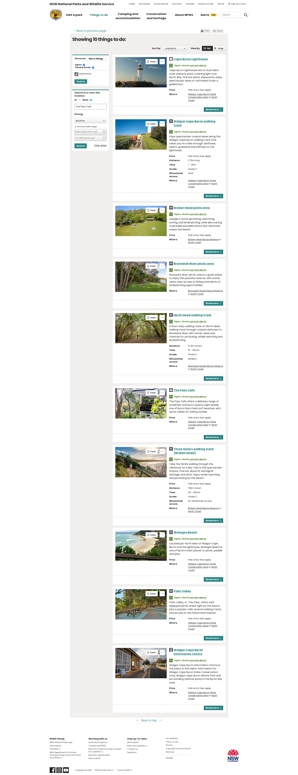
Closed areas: (83, 67)
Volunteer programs (97, 742)
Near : (86, 99)
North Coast (194, 242)
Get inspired (144, 3)
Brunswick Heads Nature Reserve (205, 290)
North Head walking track (192, 315)
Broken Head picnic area (192, 208)
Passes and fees (206, 3)
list (209, 48)
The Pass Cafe (184, 390)
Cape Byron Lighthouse (191, 59)
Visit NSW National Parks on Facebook (52, 770)
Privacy (169, 745)
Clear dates (100, 145)
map (220, 48)
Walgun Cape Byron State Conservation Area (202, 96)
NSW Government (103, 770)
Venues (220, 3)
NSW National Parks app (61, 742)
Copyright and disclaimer (178, 748)
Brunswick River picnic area (194, 263)
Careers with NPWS (97, 745)
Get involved (94, 758)
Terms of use (172, 741)
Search (81, 81)
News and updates (136, 745)
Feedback (131, 752)
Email (219, 30)
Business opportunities (99, 755)
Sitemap (170, 752)
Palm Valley (182, 591)
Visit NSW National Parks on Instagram (59, 770)
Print (207, 30)
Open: (78, 64)
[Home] (56, 15)
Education (177, 3)
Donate (169, 758)
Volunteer (189, 3)
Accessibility (172, 738)
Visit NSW (54, 749)
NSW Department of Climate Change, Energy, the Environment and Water (65, 755)
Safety (132, 3)
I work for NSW (123, 770)
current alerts (197, 65)
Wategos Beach (185, 532)
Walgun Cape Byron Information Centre (188, 652)
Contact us (132, 749)
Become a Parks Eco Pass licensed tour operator (104, 750)
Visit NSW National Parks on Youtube (66, 770)
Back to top (149, 720)
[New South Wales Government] (233, 755)
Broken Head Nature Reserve (203, 239)
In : (76, 99)
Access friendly (161, 3)
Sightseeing (85, 73)
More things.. (96, 58)
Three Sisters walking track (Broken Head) (194, 451)
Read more (212, 109)
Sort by (156, 48)
